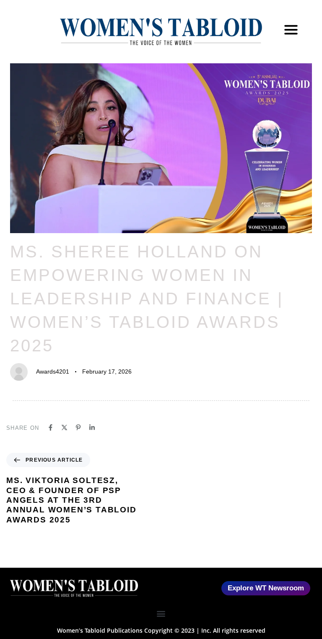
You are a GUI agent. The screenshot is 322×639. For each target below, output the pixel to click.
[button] (161, 614)
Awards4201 (52, 371)
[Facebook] (50, 427)
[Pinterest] (78, 427)
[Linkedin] (92, 427)
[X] (64, 427)
